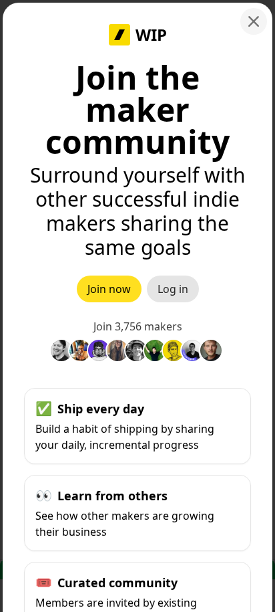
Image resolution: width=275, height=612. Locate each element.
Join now (109, 289)
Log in (173, 289)
